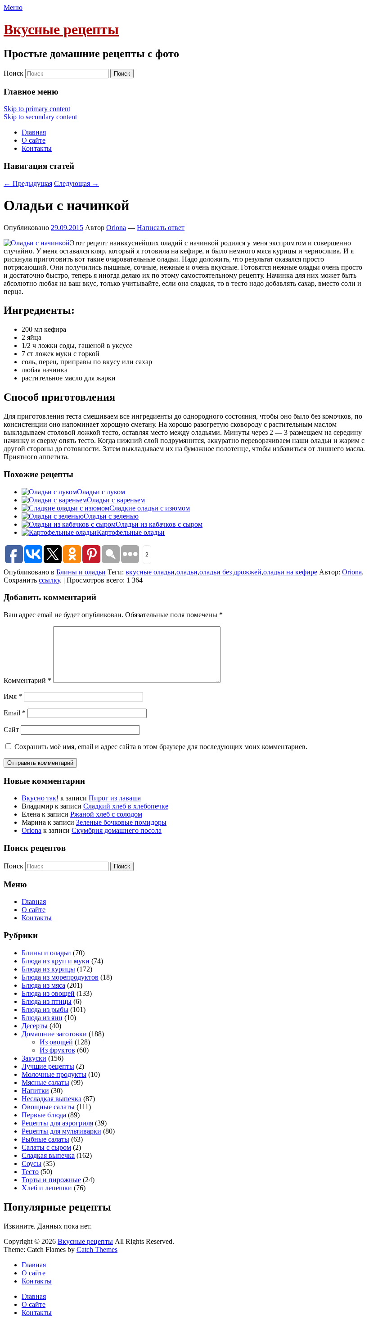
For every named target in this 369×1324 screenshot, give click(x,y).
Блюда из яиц (42, 1017)
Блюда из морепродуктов (60, 977)
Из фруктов (57, 1050)
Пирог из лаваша (115, 798)
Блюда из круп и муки (56, 961)
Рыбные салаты (45, 1139)
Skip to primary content (37, 109)
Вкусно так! (40, 798)
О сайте (33, 140)
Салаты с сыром (46, 1147)
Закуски (34, 1058)
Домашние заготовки (54, 1034)
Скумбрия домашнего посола (117, 830)
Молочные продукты (54, 1074)
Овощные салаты (48, 1107)
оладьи (187, 572)
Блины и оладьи (81, 572)
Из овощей (56, 1042)
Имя (13, 696)
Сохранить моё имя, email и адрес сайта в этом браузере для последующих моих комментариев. (160, 746)
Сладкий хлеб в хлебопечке (125, 806)
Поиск (13, 73)
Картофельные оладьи (131, 532)
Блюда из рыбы (45, 1009)
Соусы (31, 1163)
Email (15, 713)
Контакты (37, 148)
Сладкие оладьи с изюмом (149, 508)
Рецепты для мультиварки (61, 1131)
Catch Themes (96, 1249)
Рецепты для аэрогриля (57, 1123)
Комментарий (27, 680)
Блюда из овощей (48, 993)
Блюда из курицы (48, 969)
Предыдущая (28, 183)
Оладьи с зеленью (111, 516)
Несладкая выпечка (51, 1099)
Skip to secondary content (40, 117)
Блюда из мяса (43, 985)
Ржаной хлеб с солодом (106, 814)
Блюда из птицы (47, 1001)
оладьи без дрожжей (230, 572)
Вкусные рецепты (61, 29)
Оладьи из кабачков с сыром (159, 524)
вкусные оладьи (150, 572)
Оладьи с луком (101, 492)
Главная (34, 132)
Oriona (116, 227)
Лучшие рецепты (48, 1066)
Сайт (11, 729)
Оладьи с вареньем (116, 500)
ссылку (49, 580)
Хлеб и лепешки (47, 1188)
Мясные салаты (45, 1082)
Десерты (35, 1026)
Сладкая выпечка (48, 1155)
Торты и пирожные (51, 1180)
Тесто (30, 1171)
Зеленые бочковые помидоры (121, 822)
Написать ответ (160, 227)
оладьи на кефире (290, 572)
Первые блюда (44, 1115)
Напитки (35, 1090)
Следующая (76, 183)
